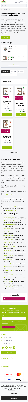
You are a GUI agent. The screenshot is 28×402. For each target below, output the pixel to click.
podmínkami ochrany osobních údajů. (14, 200)
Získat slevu (14, 198)
